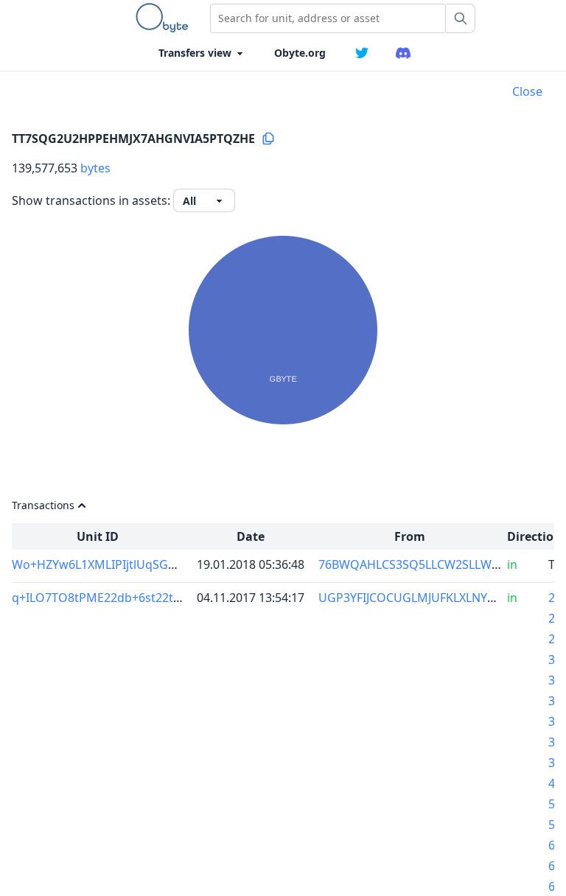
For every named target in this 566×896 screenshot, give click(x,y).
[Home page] (165, 17)
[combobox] (328, 18)
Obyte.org (300, 53)
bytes (95, 168)
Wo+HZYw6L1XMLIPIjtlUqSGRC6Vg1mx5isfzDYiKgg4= (159, 564)
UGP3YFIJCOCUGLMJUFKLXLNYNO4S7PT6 (432, 597)
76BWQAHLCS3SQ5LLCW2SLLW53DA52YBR (437, 564)
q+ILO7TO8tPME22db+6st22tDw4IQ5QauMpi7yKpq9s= (164, 597)
